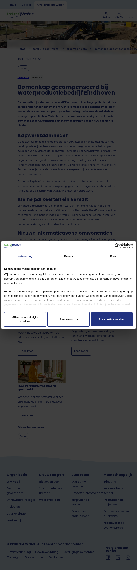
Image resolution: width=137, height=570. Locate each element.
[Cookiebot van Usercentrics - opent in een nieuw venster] (117, 246)
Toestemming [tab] (23, 256)
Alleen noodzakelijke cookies (25, 319)
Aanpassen (66, 319)
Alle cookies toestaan (112, 319)
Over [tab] (113, 256)
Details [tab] (68, 256)
